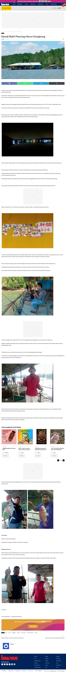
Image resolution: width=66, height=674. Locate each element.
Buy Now (5, 455)
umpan (36, 632)
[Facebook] (52, 8)
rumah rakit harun (30, 632)
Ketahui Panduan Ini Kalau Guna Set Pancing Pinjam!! (12, 638)
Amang (12, 644)
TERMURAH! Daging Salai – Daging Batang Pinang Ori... (41, 449)
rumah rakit (23, 632)
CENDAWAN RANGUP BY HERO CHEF (9, 449)
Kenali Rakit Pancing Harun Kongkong (23, 36)
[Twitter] (55, 8)
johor (6, 632)
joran (10, 632)
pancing (18, 632)
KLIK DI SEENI (33, 626)
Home (2, 31)
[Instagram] (54, 8)
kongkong (14, 632)
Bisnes (6, 31)
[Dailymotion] (60, 8)
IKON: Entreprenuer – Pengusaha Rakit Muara (11, 616)
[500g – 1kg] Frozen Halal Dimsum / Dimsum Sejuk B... (25, 449)
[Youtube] (58, 8)
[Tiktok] (57, 8)
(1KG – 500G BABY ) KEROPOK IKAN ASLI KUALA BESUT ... (57, 449)
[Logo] (5, 4)
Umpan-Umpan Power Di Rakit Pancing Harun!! (55, 638)
